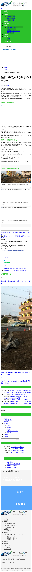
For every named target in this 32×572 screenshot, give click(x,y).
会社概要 (6, 34)
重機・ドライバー (11, 467)
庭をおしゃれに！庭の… (17, 452)
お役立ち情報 (8, 420)
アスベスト (10, 425)
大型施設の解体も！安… (17, 450)
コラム (8, 40)
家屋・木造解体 (11, 16)
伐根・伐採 (10, 462)
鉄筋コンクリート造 (12, 431)
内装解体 (9, 427)
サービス (6, 13)
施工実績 (6, 22)
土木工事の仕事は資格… (17, 449)
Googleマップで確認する (8, 562)
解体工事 (6, 14)
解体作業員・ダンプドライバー (15, 27)
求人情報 (7, 436)
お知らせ (6, 36)
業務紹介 (7, 434)
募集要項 (6, 25)
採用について (7, 24)
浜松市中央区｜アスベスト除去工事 (19, 400)
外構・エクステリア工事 (13, 464)
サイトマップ (7, 42)
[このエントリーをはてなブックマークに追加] (4, 261)
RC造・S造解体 (11, 18)
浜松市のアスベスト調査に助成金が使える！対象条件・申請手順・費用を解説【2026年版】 (17, 391)
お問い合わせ (10, 151)
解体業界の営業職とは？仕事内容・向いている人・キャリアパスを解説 (17, 397)
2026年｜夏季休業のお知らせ (17, 394)
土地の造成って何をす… (17, 447)
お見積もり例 (10, 20)
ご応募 (2, 158)
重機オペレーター (11, 29)
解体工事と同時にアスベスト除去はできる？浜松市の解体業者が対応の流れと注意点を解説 (17, 402)
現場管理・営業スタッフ (13, 31)
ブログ (8, 38)
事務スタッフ (10, 33)
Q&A (8, 85)
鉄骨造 (9, 433)
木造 (8, 429)
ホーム (5, 11)
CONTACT (6, 52)
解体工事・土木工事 (12, 466)
